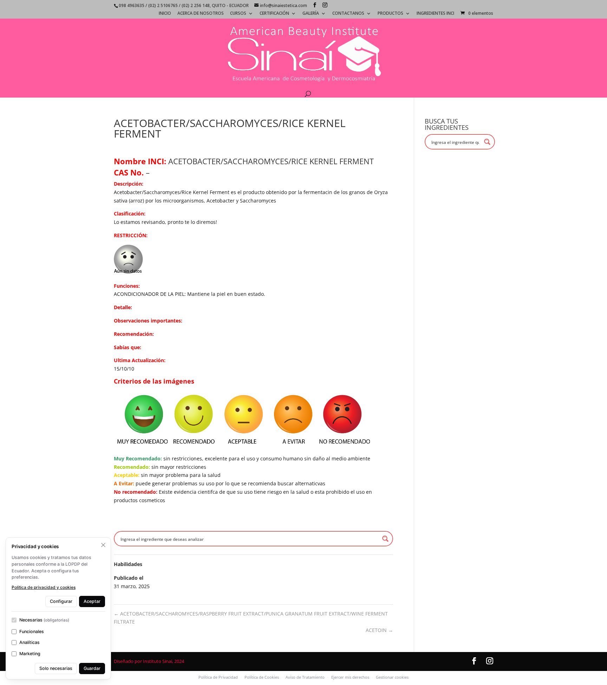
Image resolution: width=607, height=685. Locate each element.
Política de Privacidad (218, 677)
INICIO (165, 13)
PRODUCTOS (390, 13)
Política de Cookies (261, 677)
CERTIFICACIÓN (274, 13)
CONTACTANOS (348, 13)
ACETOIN (379, 630)
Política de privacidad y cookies (44, 587)
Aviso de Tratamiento (305, 677)
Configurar (61, 601)
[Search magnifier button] (385, 539)
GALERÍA (310, 13)
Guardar (92, 668)
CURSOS (238, 13)
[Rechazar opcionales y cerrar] (103, 545)
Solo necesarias (55, 668)
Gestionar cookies (392, 677)
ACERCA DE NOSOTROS (200, 13)
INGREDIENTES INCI (435, 13)
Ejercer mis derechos (350, 677)
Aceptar (92, 601)
